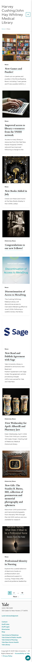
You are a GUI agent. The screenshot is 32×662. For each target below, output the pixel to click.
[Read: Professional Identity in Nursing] (16, 539)
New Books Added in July (16, 192)
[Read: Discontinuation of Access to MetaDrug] (16, 270)
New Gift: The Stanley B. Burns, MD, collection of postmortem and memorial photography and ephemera (14, 495)
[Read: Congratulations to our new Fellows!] (16, 224)
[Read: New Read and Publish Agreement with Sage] (16, 332)
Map (3, 632)
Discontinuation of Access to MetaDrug (15, 293)
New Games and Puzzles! (13, 70)
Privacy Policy (7, 656)
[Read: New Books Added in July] (16, 169)
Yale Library (6, 644)
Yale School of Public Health (11, 637)
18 (22, 593)
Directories (6, 629)
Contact (4, 622)
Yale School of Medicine (10, 635)
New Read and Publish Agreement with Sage (15, 356)
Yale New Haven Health (10, 642)
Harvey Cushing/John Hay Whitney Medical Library (13, 14)
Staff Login (5, 627)
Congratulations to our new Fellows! (15, 246)
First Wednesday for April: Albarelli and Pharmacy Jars (16, 426)
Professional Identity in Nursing (16, 562)
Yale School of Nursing (9, 640)
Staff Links (5, 624)
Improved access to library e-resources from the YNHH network (15, 130)
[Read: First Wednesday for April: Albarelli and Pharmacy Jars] (16, 401)
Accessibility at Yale (22, 653)
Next (16, 597)
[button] (27, 657)
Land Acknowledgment (10, 616)
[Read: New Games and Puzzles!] (16, 47)
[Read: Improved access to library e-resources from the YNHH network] (16, 104)
